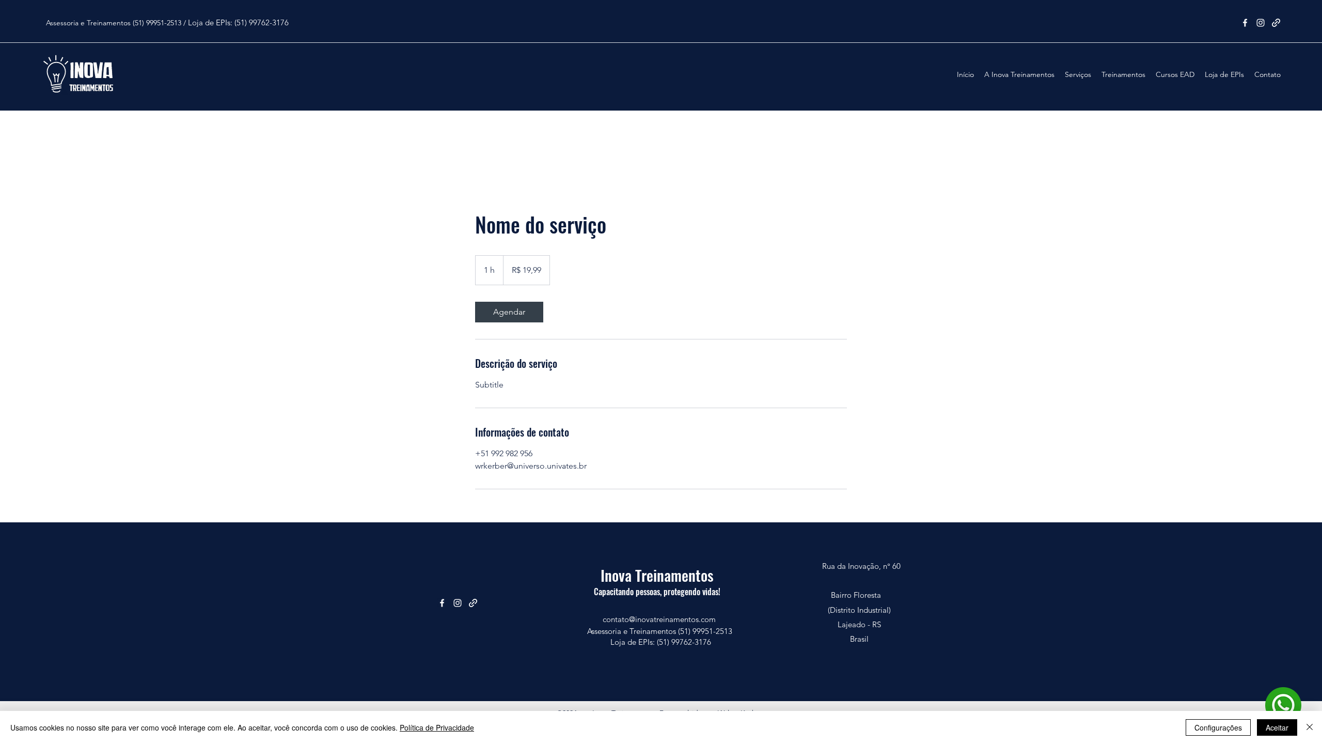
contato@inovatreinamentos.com (659, 619)
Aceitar (1277, 727)
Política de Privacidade (437, 727)
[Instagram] (1260, 23)
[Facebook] (1245, 23)
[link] (509, 312)
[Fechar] (1309, 727)
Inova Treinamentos (657, 575)
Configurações (1218, 727)
